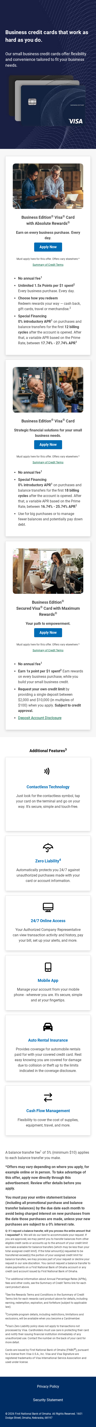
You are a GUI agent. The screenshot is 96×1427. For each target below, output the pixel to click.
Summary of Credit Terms (48, 264)
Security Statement (48, 1400)
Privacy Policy (48, 1386)
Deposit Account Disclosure (39, 718)
